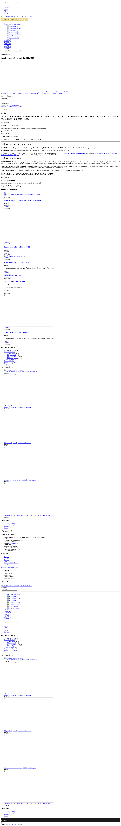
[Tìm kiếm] (18, 2)
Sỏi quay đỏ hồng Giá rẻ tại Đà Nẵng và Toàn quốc (17, 443)
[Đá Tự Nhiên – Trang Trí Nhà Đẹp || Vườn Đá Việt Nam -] (16, 16)
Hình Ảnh (6, 526)
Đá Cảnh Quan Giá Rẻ (13, 105)
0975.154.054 (12, 824)
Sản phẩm (6, 560)
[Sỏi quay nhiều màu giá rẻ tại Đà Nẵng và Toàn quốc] (62, 390)
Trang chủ (6, 557)
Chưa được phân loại (9, 523)
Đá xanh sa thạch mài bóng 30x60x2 (75, 153)
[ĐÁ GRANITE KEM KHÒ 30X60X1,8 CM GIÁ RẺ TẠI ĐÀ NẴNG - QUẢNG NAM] (62, 498)
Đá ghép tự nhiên (11, 355)
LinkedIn (11, 106)
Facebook (3, 106)
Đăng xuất (6, 13)
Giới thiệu (6, 558)
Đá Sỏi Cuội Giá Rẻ (9, 359)
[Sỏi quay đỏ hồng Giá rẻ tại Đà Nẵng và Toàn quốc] (62, 426)
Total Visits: (7, 578)
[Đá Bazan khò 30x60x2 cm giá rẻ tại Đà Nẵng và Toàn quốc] (62, 463)
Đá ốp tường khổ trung (13, 358)
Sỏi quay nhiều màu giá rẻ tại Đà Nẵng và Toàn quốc (18, 407)
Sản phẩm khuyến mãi (10, 362)
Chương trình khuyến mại (10, 525)
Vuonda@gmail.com (13, 543)
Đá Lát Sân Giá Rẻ (9, 352)
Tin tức (6, 528)
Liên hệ (6, 564)
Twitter (7, 106)
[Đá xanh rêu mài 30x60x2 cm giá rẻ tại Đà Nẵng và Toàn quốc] (62, 370)
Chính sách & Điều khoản (11, 563)
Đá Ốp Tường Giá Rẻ (9, 353)
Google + (16, 106)
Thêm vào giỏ (4, 103)
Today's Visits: (8, 575)
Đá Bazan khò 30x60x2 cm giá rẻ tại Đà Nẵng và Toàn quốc (20, 480)
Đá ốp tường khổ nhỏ (12, 356)
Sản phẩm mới (7, 364)
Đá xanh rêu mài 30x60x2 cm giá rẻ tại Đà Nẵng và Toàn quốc (20, 371)
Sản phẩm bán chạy (9, 361)
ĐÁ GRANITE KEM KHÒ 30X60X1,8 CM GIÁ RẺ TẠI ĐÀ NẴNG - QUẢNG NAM (27, 515)
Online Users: (7, 573)
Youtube (12, 567)
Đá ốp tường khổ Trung (102, 153)
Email (20, 106)
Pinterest (8, 567)
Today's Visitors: (8, 576)
